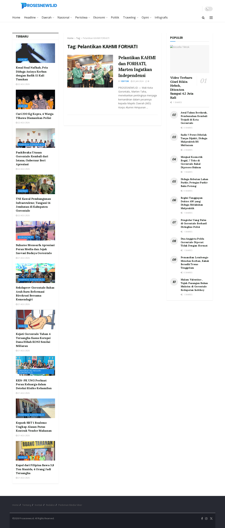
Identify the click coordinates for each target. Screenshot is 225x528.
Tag (78, 38)
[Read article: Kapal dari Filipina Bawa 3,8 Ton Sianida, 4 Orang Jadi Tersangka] (35, 451)
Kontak (38, 505)
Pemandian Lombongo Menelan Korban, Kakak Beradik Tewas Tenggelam (195, 262)
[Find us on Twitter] (211, 519)
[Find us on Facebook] (202, 519)
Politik (115, 17)
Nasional (63, 17)
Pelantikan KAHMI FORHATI (96, 38)
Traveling (129, 17)
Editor (125, 81)
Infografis (161, 17)
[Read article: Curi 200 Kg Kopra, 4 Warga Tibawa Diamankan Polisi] (35, 99)
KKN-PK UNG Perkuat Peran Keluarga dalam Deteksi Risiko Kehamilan (34, 384)
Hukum (23, 59)
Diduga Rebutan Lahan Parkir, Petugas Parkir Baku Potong (194, 183)
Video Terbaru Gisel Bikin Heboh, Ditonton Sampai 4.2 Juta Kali (182, 88)
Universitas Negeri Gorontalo (30, 371)
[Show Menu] (211, 17)
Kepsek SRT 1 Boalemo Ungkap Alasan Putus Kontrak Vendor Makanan (34, 426)
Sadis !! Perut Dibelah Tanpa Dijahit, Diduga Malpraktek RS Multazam (194, 140)
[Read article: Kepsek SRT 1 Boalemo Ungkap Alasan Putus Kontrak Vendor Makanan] (35, 408)
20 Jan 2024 (137, 81)
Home (16, 17)
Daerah (47, 17)
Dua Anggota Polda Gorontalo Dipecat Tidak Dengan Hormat (194, 242)
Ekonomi (99, 17)
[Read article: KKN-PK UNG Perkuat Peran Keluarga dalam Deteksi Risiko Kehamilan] (35, 366)
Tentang (26, 505)
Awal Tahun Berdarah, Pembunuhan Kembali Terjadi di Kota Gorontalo (194, 118)
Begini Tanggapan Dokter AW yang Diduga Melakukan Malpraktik (192, 203)
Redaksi (50, 505)
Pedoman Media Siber (70, 505)
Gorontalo (26, 237)
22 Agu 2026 (23, 84)
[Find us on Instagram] (206, 519)
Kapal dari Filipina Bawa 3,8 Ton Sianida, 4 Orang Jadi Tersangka (35, 469)
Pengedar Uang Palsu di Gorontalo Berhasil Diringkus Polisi (194, 223)
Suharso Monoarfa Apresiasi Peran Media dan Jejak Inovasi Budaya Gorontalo (35, 249)
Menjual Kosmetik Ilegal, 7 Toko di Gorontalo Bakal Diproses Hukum (192, 162)
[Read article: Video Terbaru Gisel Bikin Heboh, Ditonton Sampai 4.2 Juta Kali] (189, 59)
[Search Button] (203, 17)
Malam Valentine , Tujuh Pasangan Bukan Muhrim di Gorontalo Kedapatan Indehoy (194, 285)
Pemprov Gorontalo (31, 144)
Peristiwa (81, 17)
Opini (145, 17)
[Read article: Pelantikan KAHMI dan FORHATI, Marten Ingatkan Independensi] (90, 71)
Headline (30, 17)
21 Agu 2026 (23, 258)
